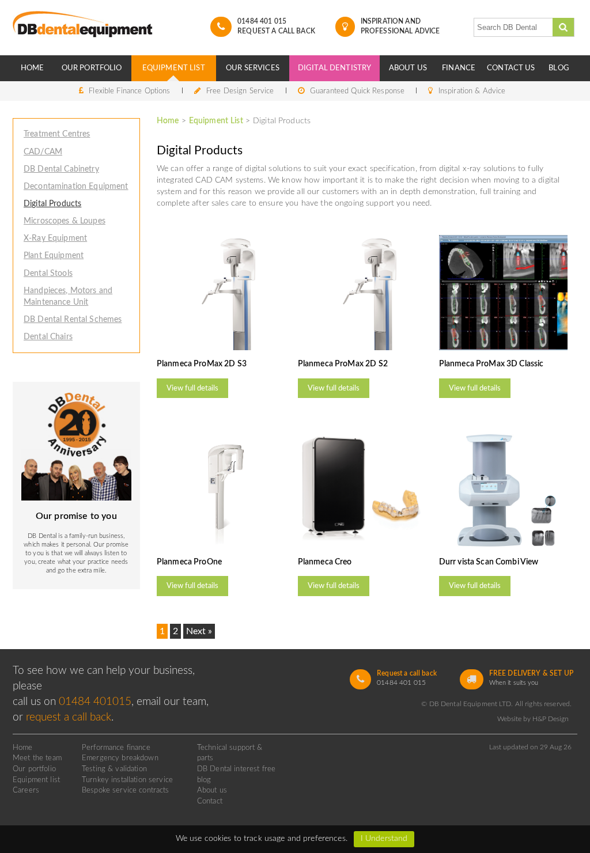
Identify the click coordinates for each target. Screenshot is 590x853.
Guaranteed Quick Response (357, 91)
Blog (559, 68)
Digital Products (52, 203)
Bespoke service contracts (125, 790)
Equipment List (173, 68)
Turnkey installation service (127, 779)
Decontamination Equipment (76, 186)
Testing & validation (114, 768)
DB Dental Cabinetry (61, 169)
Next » (199, 631)
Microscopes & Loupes (64, 221)
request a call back (68, 717)
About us (212, 790)
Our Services (252, 68)
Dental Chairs (48, 336)
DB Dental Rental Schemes (73, 319)
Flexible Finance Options (129, 91)
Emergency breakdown (120, 758)
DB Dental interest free (236, 768)
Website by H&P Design (533, 718)
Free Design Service (240, 91)
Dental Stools (48, 273)
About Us (408, 68)
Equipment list (36, 779)
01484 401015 (95, 701)
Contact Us (511, 68)
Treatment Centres (57, 134)
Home (32, 68)
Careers (26, 790)
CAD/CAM (43, 151)
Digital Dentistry (334, 68)
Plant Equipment (54, 255)
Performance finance (116, 747)
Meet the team (37, 758)
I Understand (384, 839)
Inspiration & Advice (472, 91)
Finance (458, 68)
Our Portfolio (92, 68)
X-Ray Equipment (55, 238)
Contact (209, 801)
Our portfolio (34, 768)
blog (204, 779)
